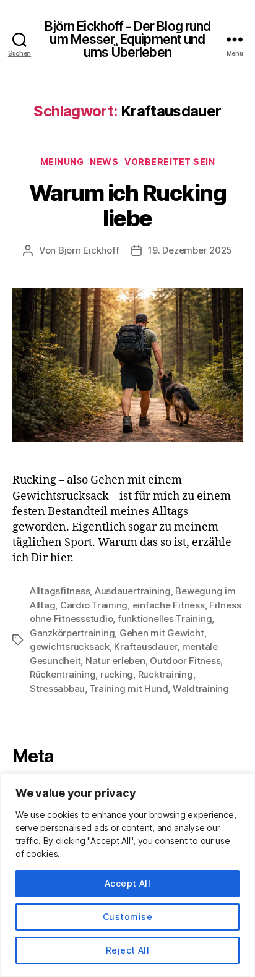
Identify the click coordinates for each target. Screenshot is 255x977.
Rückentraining (62, 674)
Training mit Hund (129, 688)
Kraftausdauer (145, 646)
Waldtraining (201, 688)
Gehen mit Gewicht (161, 633)
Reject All (128, 950)
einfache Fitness (168, 605)
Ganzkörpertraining (72, 633)
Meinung (62, 161)
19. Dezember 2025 (190, 250)
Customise (127, 916)
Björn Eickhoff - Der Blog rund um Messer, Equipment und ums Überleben (128, 39)
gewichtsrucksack (70, 646)
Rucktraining (165, 674)
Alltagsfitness (60, 591)
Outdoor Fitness (185, 661)
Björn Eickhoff (88, 250)
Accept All (128, 883)
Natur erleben (115, 661)
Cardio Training (93, 605)
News (104, 161)
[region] (127, 875)
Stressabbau (57, 688)
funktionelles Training (165, 619)
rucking (116, 674)
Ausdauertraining (133, 591)
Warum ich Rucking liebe (128, 205)
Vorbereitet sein (169, 161)
